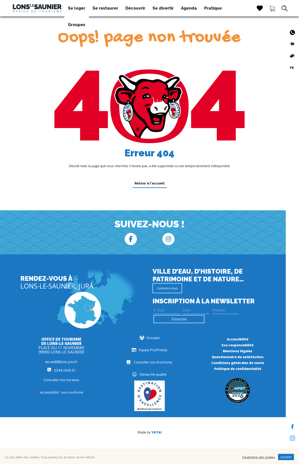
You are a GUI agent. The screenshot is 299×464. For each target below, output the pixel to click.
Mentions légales (237, 351)
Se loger (76, 8)
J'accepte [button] (285, 457)
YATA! (156, 432)
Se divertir (163, 8)
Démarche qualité (153, 374)
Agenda (189, 8)
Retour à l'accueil (150, 183)
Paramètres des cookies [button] (258, 457)
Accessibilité (237, 339)
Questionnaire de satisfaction (237, 357)
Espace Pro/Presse (153, 350)
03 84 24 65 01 (64, 370)
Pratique (213, 8)
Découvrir (135, 8)
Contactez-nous (167, 288)
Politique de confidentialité (237, 368)
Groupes (76, 24)
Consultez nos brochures (153, 362)
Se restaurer (105, 8)
